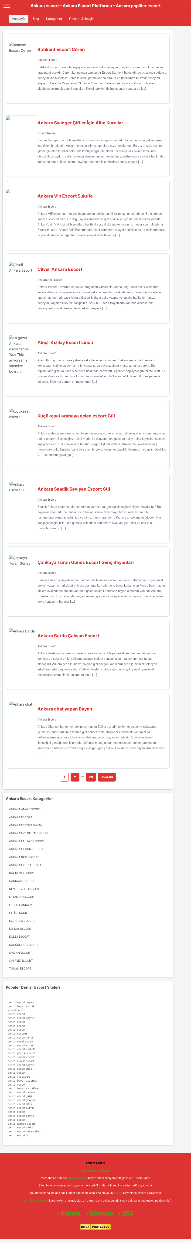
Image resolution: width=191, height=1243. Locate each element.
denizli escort (16, 1014)
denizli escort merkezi (22, 1092)
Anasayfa (19, 18)
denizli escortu (17, 1033)
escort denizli (16, 1010)
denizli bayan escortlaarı (24, 1088)
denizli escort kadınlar (22, 1049)
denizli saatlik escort (21, 1057)
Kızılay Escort (20, 928)
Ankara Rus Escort (24, 857)
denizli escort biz (19, 1135)
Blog (36, 18)
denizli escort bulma (21, 1108)
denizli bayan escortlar (22, 1080)
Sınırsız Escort (21, 960)
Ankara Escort (47, 206)
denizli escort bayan (21, 1002)
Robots (71, 1213)
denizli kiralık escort (21, 1061)
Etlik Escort (19, 913)
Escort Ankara (47, 133)
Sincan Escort (20, 952)
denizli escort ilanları (21, 1037)
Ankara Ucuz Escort (25, 865)
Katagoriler (54, 18)
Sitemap (101, 1213)
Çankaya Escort (21, 881)
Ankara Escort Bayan (25, 825)
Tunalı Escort (20, 968)
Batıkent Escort (47, 59)
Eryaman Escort (22, 896)
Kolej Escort (19, 936)
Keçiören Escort (22, 920)
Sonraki (107, 777)
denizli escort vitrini (20, 1127)
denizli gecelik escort (21, 1053)
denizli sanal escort (20, 1041)
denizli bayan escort (21, 1006)
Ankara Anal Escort (50, 279)
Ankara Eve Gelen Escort (28, 833)
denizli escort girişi (20, 1096)
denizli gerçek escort (21, 1123)
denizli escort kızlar (20, 1045)
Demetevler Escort (24, 889)
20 (91, 777)
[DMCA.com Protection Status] (95, 1229)
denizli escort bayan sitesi (24, 1131)
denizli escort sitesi (20, 1068)
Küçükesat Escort (23, 944)
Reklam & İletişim (82, 18)
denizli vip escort (19, 1076)
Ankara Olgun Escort (26, 849)
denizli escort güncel (21, 1100)
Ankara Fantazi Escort (27, 841)
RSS (127, 1213)
